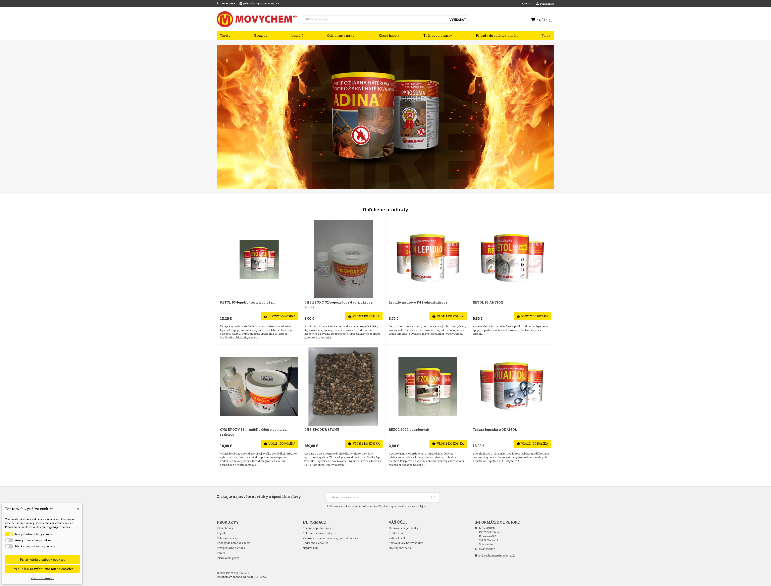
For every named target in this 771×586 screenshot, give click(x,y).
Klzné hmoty (389, 35)
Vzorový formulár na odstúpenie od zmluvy (330, 538)
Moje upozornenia (400, 548)
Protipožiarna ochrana (231, 548)
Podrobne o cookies (315, 543)
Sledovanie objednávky (403, 528)
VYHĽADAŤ (457, 19)
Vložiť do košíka (279, 316)
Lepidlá (297, 35)
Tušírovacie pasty (437, 35)
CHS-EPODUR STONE (321, 429)
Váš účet (398, 522)
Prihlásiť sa (396, 533)
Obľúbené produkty (385, 209)
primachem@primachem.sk (497, 555)
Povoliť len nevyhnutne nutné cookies (42, 569)
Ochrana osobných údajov (319, 533)
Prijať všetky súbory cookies (42, 559)
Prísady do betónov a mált (497, 35)
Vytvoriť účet (397, 538)
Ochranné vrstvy (341, 35)
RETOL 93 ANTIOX (488, 302)
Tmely (225, 35)
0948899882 (487, 549)
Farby (546, 35)
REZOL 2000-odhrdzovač (409, 429)
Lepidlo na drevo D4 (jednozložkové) (419, 302)
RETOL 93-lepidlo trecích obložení (248, 302)
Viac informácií (42, 578)
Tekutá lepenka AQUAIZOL (495, 429)
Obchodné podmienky (317, 528)
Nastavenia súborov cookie (406, 543)
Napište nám (311, 548)
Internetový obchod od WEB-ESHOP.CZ (242, 577)
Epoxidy (261, 35)
